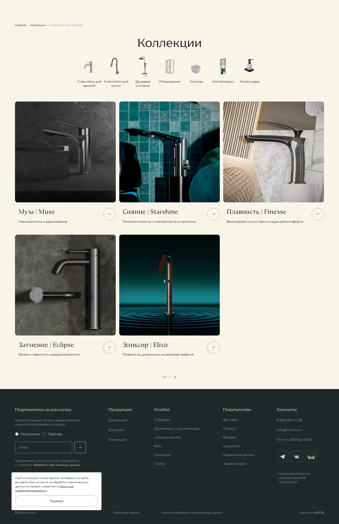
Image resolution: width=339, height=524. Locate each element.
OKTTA (319, 512)
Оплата (229, 428)
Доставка (230, 419)
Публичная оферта (126, 512)
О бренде (162, 419)
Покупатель (30, 434)
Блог (158, 446)
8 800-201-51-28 (289, 420)
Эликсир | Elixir (145, 345)
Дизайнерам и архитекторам (177, 428)
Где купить (231, 446)
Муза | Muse (36, 212)
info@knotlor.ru (289, 430)
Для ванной (117, 420)
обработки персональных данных (56, 465)
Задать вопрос (235, 463)
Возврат (229, 437)
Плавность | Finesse (256, 212)
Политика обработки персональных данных (192, 512)
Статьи (160, 463)
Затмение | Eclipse (46, 345)
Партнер (55, 434)
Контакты (162, 454)
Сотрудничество (167, 437)
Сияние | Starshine (150, 212)
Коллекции (117, 439)
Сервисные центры (238, 454)
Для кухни (116, 430)
